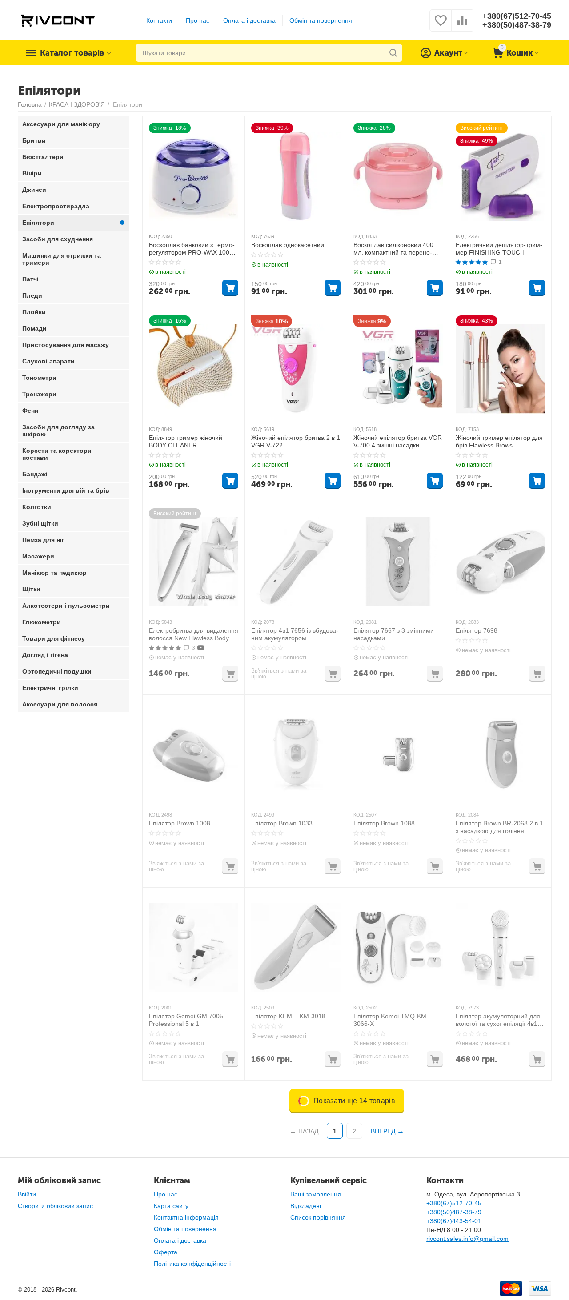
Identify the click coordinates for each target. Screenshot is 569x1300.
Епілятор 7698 (476, 630)
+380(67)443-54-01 (453, 1220)
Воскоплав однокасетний (287, 244)
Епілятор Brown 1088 (384, 823)
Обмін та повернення (320, 20)
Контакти (159, 20)
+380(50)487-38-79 (516, 24)
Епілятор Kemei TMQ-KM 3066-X (389, 1020)
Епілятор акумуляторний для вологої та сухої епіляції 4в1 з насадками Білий (499, 1020)
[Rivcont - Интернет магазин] (57, 20)
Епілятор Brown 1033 (282, 823)
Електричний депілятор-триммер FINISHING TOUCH (499, 248)
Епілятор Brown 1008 (179, 823)
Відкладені (305, 1205)
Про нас (197, 20)
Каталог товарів (72, 52)
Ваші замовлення (315, 1194)
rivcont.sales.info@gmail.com (467, 1238)
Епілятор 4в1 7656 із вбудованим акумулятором (294, 634)
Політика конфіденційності (192, 1263)
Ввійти (27, 1194)
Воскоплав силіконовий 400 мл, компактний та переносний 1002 (393, 248)
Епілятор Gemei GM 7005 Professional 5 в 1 (186, 1020)
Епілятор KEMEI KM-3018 (288, 1016)
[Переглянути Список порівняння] (462, 25)
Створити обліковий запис (55, 1205)
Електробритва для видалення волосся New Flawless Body (193, 634)
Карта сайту (171, 1205)
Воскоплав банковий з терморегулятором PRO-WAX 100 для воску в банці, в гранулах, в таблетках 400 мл (192, 248)
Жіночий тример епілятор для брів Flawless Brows (499, 441)
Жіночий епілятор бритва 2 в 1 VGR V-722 (295, 441)
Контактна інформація (186, 1217)
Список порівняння (318, 1217)
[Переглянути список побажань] (440, 25)
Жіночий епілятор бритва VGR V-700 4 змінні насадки (397, 441)
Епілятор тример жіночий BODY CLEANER (185, 441)
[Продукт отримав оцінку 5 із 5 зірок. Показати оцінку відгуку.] (472, 262)
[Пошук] (393, 53)
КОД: (154, 236)
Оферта (165, 1252)
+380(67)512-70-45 (516, 16)
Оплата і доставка (249, 20)
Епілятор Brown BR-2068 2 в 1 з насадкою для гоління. (499, 827)
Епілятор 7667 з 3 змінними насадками (393, 634)
